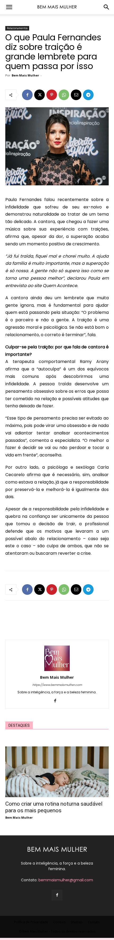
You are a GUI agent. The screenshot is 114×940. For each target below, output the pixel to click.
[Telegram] (88, 94)
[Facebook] (27, 94)
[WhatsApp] (64, 94)
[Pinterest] (51, 94)
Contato (94, 922)
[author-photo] (57, 669)
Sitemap (77, 922)
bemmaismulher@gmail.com (65, 880)
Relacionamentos (17, 28)
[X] (39, 94)
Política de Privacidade (31, 922)
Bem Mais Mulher (25, 75)
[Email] (76, 94)
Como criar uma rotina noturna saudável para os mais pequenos (54, 807)
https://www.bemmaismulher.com (57, 685)
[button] (9, 7)
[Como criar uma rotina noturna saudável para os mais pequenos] (57, 771)
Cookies (59, 922)
